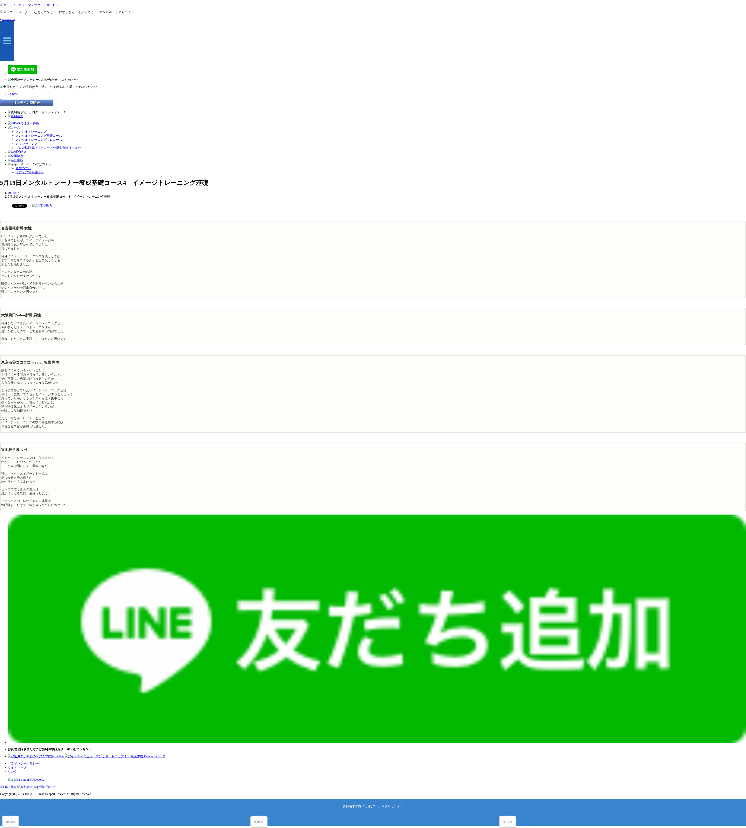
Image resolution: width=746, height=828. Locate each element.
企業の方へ (23, 168)
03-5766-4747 (8, 19)
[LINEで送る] (42, 205)
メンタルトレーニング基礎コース (39, 135)
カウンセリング (26, 143)
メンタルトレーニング (31, 131)
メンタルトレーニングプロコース (39, 139)
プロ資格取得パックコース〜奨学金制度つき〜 (48, 147)
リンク (12, 771)
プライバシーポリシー (23, 763)
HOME (12, 192)
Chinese (13, 93)
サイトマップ (17, 767)
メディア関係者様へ (30, 172)
